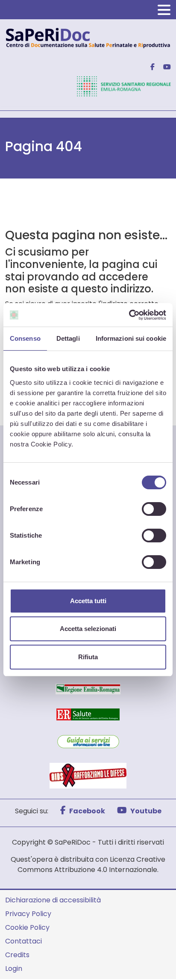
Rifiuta (88, 657)
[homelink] (88, 37)
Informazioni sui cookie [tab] (131, 338)
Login (13, 968)
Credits (17, 955)
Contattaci (23, 941)
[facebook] (149, 67)
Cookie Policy (27, 927)
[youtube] (163, 67)
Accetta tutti (88, 600)
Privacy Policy (28, 914)
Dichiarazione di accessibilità (53, 900)
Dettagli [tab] (68, 338)
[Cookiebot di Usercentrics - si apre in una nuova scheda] (128, 315)
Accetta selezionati (88, 628)
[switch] (154, 509)
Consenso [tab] (25, 338)
